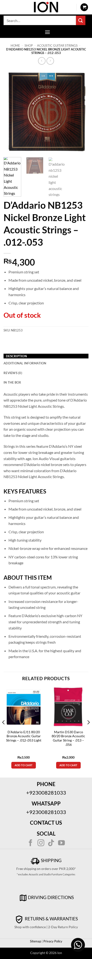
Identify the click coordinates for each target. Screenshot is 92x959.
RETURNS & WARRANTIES (51, 918)
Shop (29, 45)
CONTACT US (46, 822)
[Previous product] (50, 60)
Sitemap (35, 941)
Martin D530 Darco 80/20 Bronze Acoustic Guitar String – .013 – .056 (68, 738)
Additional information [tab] (25, 363)
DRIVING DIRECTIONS (51, 897)
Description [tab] (16, 356)
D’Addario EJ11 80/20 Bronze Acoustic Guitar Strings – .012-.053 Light (23, 736)
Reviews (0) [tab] (13, 373)
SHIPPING (51, 860)
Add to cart (24, 765)
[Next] (81, 111)
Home (15, 45)
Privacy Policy (52, 941)
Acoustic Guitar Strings (57, 45)
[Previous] (11, 111)
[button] (84, 7)
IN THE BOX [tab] (12, 382)
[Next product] (41, 60)
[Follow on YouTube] (61, 843)
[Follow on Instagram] (41, 843)
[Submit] (80, 20)
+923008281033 (46, 792)
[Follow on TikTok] (51, 843)
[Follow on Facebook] (30, 843)
